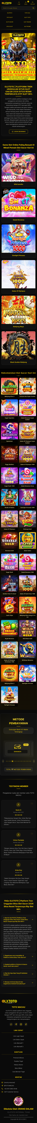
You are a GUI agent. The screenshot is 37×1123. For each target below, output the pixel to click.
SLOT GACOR (9, 22)
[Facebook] (26, 1024)
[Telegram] (16, 1024)
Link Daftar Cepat (18, 1039)
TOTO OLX (27, 13)
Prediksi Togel (18, 1061)
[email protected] (9, 1082)
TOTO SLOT (10, 17)
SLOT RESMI (27, 26)
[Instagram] (21, 1024)
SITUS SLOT (10, 26)
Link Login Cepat (18, 1036)
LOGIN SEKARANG (20, 131)
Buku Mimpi (18, 1068)
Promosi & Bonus (18, 1058)
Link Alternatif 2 (18, 1046)
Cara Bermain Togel (18, 1071)
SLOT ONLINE (27, 22)
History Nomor (18, 1064)
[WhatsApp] (11, 1024)
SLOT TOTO (27, 17)
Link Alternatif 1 (18, 1043)
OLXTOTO (9, 13)
